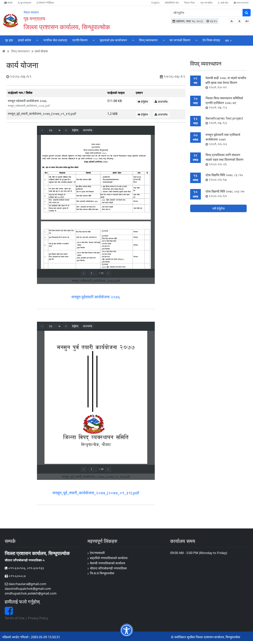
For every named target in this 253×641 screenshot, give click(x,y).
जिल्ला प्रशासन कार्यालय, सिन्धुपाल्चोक (67, 27)
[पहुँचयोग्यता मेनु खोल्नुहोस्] (126, 630)
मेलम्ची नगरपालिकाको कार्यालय (107, 563)
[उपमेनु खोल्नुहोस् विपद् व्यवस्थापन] (163, 40)
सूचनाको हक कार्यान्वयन (113, 40)
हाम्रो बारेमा (24, 40)
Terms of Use (15, 618)
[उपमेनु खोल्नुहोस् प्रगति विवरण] (93, 40)
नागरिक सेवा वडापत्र (55, 40)
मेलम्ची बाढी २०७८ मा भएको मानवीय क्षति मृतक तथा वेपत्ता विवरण (226, 83)
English (155, 2)
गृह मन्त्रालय (25, 2)
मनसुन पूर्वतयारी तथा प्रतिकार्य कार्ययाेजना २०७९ (223, 139)
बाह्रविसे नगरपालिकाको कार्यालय (108, 558)
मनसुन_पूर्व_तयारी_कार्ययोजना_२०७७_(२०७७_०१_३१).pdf (42, 114)
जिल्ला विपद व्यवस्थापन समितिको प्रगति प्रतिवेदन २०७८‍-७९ (224, 103)
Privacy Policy (38, 618)
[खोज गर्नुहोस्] (247, 12)
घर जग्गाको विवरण (180, 40)
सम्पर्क (9, 2)
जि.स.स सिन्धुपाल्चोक (102, 573)
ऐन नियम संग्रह (211, 40)
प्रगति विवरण (80, 40)
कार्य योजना (41, 51)
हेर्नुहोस (144, 101)
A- (232, 21)
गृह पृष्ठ (9, 40)
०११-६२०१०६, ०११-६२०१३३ (26, 568)
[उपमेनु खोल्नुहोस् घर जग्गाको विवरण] (196, 40)
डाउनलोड (162, 101)
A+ (247, 21)
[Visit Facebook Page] (9, 613)
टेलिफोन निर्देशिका (46, 2)
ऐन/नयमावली (97, 553)
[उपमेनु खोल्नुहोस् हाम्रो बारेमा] (37, 40)
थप (227, 40)
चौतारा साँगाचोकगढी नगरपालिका (108, 568)
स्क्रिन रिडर (189, 2)
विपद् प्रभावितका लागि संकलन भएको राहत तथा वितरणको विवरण (224, 159)
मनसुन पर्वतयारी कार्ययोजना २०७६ (27, 101)
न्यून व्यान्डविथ (206, 2)
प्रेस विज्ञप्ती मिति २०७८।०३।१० (225, 193)
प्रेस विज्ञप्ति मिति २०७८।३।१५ (224, 177)
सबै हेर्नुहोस (218, 208)
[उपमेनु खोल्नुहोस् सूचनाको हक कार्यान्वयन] (133, 40)
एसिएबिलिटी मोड (172, 2)
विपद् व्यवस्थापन (148, 40)
